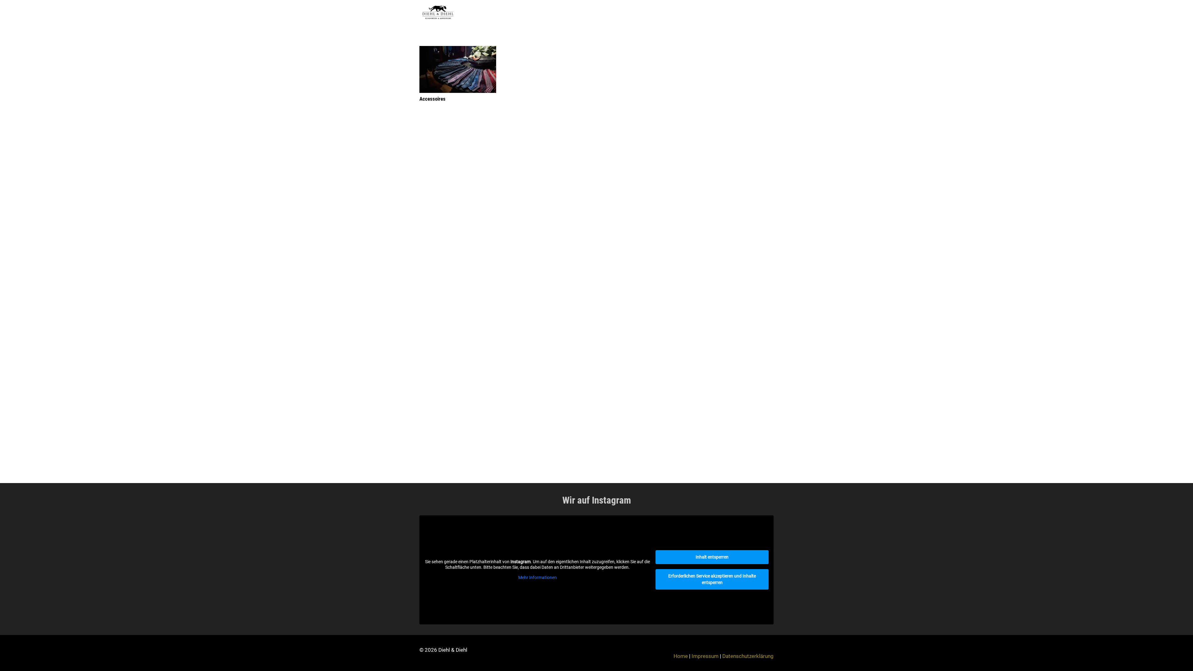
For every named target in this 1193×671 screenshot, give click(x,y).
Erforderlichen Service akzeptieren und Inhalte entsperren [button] (712, 579)
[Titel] (438, 12)
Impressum (705, 656)
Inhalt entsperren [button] (712, 557)
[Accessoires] (457, 69)
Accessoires (432, 99)
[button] (770, 12)
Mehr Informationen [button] (537, 577)
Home (681, 656)
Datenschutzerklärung (748, 656)
